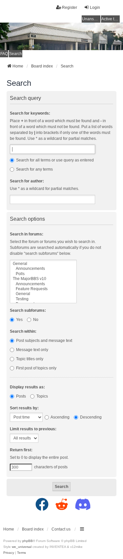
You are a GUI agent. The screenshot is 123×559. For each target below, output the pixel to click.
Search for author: (27, 181)
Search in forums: (26, 234)
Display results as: (27, 387)
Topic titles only (29, 359)
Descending (90, 417)
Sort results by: (24, 408)
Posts (20, 396)
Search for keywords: (30, 113)
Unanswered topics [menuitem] (91, 19)
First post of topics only (35, 368)
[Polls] (43, 273)
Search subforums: (28, 310)
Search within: (23, 331)
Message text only (31, 349)
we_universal (21, 547)
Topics (41, 396)
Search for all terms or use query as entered (54, 160)
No (35, 319)
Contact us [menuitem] (61, 529)
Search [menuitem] (15, 53)
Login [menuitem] (95, 7)
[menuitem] (8, 553)
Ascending (60, 417)
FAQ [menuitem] (4, 53)
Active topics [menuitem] (110, 19)
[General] (43, 263)
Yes (19, 319)
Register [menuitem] (69, 7)
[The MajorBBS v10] (43, 278)
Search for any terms (34, 169)
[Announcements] (43, 268)
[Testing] (43, 299)
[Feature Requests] (43, 289)
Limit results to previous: (33, 429)
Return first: (21, 450)
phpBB (27, 541)
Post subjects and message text (43, 340)
